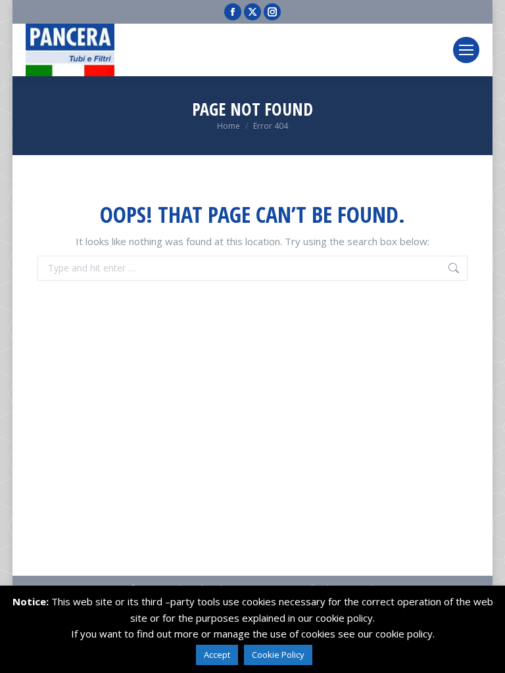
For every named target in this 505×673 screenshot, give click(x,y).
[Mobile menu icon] (466, 50)
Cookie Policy (278, 655)
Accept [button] (217, 655)
